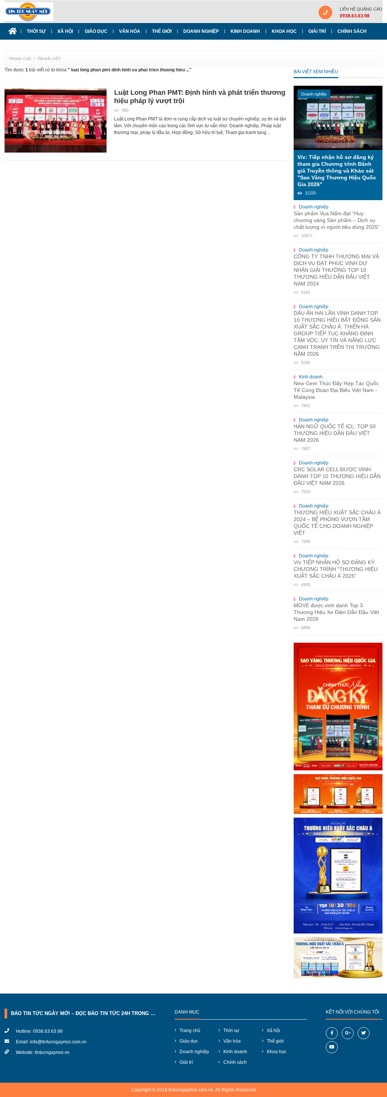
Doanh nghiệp (201, 31)
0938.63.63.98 (355, 16)
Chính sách (352, 31)
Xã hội (65, 31)
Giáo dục (96, 31)
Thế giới (162, 31)
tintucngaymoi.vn (52, 1052)
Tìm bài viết (49, 59)
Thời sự (36, 31)
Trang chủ (20, 59)
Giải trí (317, 31)
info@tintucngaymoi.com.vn (58, 1042)
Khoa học (284, 31)
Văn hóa (129, 31)
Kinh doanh (245, 31)
